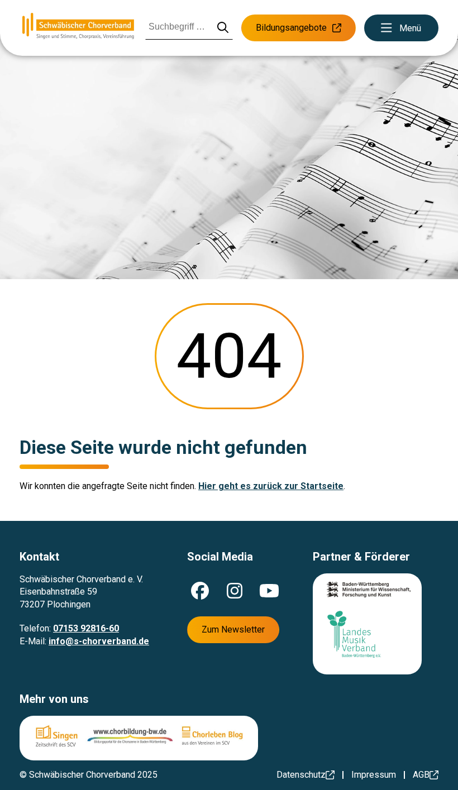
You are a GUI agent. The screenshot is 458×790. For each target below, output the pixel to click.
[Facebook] (200, 590)
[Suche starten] (223, 28)
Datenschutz (301, 774)
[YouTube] (269, 590)
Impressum (373, 774)
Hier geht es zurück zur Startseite (271, 486)
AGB (421, 774)
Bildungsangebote (291, 27)
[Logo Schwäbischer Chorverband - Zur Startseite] (78, 27)
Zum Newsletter (233, 629)
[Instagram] (234, 590)
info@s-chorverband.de (99, 641)
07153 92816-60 (86, 628)
